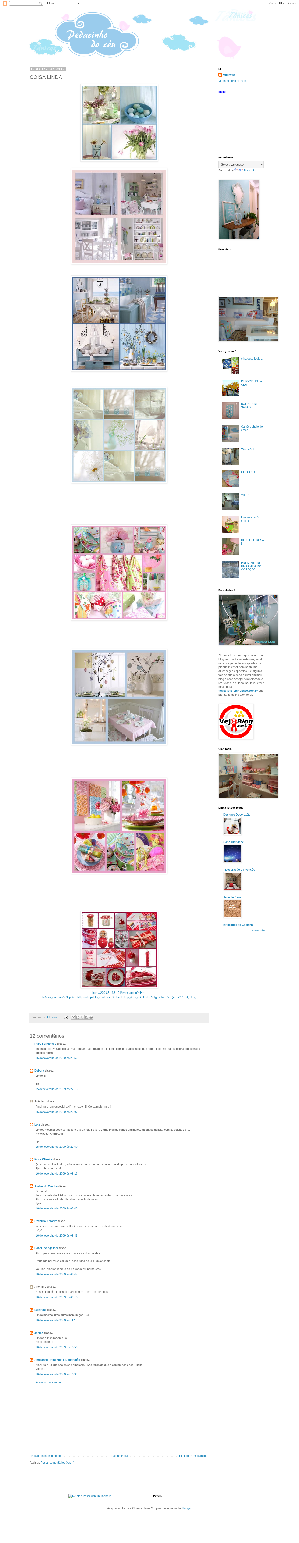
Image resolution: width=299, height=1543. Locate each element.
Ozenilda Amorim (45, 1221)
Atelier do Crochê (46, 1186)
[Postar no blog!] (77, 1017)
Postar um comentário (49, 1382)
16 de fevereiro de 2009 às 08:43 (57, 1208)
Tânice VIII (247, 449)
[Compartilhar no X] (82, 1017)
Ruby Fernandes (45, 1043)
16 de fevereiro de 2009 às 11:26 (56, 1320)
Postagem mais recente (46, 1455)
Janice (38, 1333)
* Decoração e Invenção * (240, 869)
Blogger (186, 1508)
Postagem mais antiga (193, 1455)
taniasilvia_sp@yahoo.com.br (238, 690)
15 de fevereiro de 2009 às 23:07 (57, 1112)
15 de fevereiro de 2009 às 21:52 (57, 1058)
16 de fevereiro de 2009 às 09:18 (57, 1297)
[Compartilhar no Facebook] (86, 1017)
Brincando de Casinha (238, 925)
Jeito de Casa (232, 897)
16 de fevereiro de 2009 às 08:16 (57, 1173)
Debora (39, 1070)
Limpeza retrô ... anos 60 (251, 519)
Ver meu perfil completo (233, 80)
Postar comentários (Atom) (57, 1462)
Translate (250, 170)
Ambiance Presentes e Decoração (57, 1359)
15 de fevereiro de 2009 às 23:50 (57, 1146)
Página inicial (120, 1455)
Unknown (229, 74)
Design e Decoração (236, 814)
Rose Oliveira (43, 1159)
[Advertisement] (119, 1419)
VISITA (245, 494)
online (222, 91)
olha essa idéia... (252, 358)
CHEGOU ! (248, 472)
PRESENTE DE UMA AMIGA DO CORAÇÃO (251, 566)
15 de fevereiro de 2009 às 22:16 (57, 1089)
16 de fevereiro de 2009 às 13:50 (57, 1347)
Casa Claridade (233, 842)
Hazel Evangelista (46, 1248)
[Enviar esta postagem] (66, 1017)
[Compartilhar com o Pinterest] (91, 1017)
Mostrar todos (258, 930)
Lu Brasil (40, 1309)
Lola (37, 1124)
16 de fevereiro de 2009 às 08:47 (57, 1274)
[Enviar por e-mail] (73, 1017)
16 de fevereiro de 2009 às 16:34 (57, 1374)
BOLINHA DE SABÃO (249, 405)
